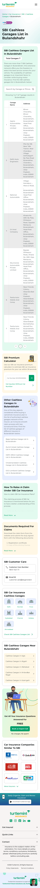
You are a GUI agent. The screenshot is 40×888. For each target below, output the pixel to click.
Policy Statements (12, 868)
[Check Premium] (31, 378)
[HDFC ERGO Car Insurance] (28, 767)
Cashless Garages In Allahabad (17, 667)
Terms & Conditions (27, 868)
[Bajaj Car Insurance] (11, 755)
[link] (16, 346)
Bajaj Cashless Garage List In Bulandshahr (17, 440)
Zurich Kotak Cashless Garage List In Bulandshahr (18, 448)
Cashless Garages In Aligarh (16, 661)
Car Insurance (14, 14)
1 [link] (20, 346)
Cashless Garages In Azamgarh (18, 680)
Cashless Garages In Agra (15, 656)
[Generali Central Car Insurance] (11, 767)
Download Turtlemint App (21, 801)
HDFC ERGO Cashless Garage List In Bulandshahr (17, 456)
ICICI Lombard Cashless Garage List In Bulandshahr (18, 472)
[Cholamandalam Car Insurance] (28, 755)
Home (4, 14)
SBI (23, 14)
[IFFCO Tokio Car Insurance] (28, 778)
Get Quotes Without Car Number (15, 385)
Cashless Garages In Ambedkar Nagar (18, 674)
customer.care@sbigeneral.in (20, 580)
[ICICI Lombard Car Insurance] (11, 778)
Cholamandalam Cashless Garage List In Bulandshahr (17, 464)
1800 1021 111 (14, 570)
